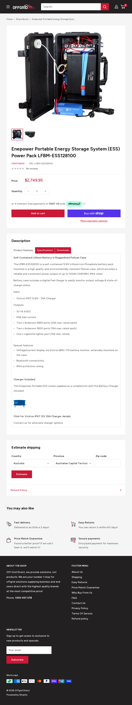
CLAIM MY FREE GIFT (34, 370)
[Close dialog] (124, 311)
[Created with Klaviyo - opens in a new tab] (66, 396)
